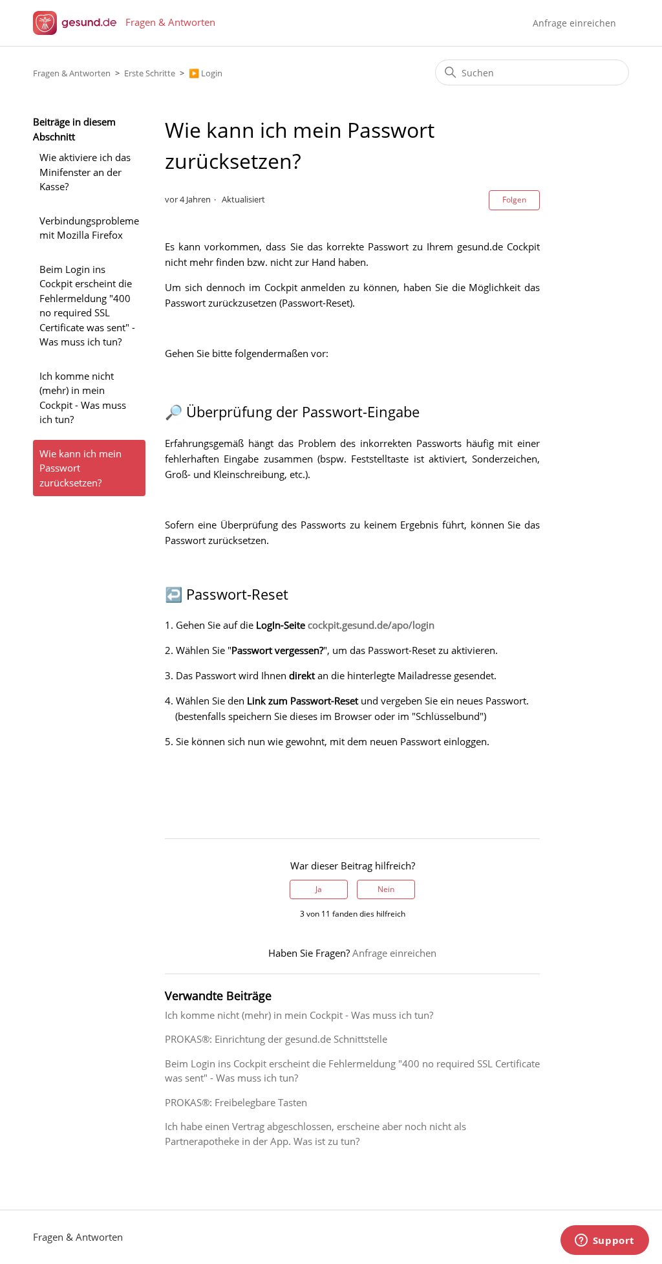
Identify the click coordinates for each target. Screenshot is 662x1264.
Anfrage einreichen (574, 23)
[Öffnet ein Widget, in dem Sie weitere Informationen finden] (604, 1241)
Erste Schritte (149, 73)
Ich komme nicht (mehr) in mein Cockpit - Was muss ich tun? (82, 397)
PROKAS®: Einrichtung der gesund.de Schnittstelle (276, 1038)
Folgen (514, 199)
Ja (318, 889)
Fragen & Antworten (72, 73)
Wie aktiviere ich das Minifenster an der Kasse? (85, 172)
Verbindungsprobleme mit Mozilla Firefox (89, 228)
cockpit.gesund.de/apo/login (371, 624)
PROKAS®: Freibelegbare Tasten (236, 1102)
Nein (386, 889)
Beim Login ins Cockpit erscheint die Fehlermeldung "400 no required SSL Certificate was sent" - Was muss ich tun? (87, 306)
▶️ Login (205, 73)
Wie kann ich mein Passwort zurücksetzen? (80, 468)
